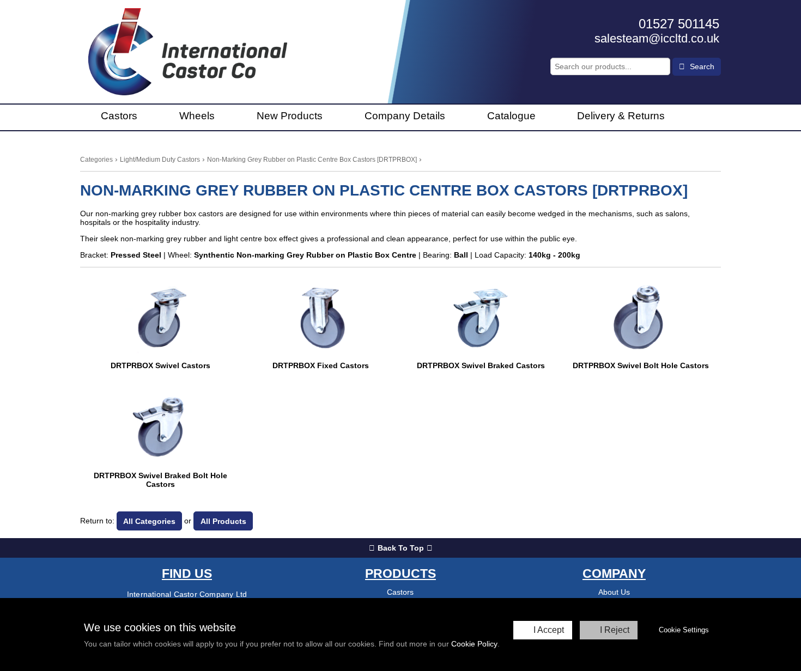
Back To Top (401, 548)
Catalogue (511, 115)
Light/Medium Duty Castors (160, 159)
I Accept (548, 630)
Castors (119, 115)
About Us (614, 592)
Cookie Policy (474, 643)
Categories (96, 159)
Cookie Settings (684, 630)
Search (701, 66)
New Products (290, 115)
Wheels (197, 115)
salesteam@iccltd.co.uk (656, 38)
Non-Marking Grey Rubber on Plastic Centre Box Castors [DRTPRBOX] (312, 159)
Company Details (405, 115)
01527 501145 (679, 23)
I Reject (614, 630)
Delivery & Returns (621, 115)
